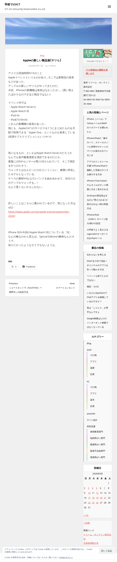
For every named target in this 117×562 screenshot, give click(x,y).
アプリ (93, 361)
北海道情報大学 (90, 543)
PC (88, 381)
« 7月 (86, 515)
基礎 (92, 367)
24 (89, 502)
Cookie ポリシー (66, 557)
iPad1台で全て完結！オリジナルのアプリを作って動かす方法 (97, 265)
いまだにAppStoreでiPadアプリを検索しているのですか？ (97, 297)
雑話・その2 (93, 286)
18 (93, 497)
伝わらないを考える (96, 254)
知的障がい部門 (97, 438)
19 (97, 497)
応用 (92, 374)
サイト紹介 (92, 419)
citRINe (52, 65)
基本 (92, 399)
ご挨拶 (86, 522)
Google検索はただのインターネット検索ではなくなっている (97, 322)
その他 (93, 355)
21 (105, 497)
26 (97, 502)
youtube (91, 413)
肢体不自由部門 (97, 450)
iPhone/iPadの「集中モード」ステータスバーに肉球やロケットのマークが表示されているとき (97, 147)
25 (93, 502)
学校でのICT (12, 4)
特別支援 (91, 426)
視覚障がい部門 (97, 457)
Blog (42, 55)
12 (97, 492)
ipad (89, 349)
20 (101, 497)
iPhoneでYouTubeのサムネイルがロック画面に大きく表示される (97, 185)
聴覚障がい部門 (97, 444)
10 (89, 492)
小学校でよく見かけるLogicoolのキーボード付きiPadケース (97, 234)
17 (89, 497)
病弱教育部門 (96, 431)
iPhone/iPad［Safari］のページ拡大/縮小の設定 (97, 219)
